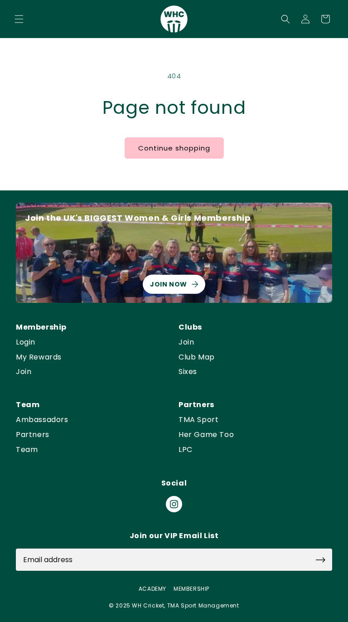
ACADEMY (152, 589)
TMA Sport (198, 420)
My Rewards (39, 357)
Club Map (197, 357)
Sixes (188, 372)
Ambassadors (42, 420)
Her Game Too (206, 435)
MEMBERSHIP (191, 589)
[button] (19, 19)
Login (25, 342)
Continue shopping (174, 148)
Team (27, 450)
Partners (32, 435)
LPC (186, 450)
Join (23, 372)
